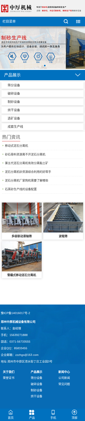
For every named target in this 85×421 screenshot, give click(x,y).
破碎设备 (14, 93)
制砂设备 (14, 101)
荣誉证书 (8, 377)
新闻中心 (64, 371)
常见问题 (64, 384)
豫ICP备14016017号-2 (15, 313)
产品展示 (36, 371)
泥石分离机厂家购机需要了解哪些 (26, 180)
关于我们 (8, 371)
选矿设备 (14, 118)
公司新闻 (64, 377)
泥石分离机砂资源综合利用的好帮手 (28, 171)
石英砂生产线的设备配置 (21, 189)
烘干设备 (14, 110)
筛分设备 (14, 85)
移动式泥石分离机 (16, 145)
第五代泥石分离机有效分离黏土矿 (26, 163)
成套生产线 (15, 126)
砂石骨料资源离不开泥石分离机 (25, 154)
